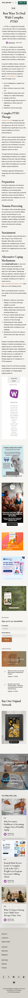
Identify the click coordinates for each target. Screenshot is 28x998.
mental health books (11, 76)
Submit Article (6, 942)
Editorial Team (12, 42)
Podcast (4, 968)
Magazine (5, 955)
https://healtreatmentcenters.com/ (12, 284)
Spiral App (5, 960)
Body (13, 8)
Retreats (4, 964)
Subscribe (5, 951)
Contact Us (5, 938)
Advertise (4, 947)
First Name (5, 626)
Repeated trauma (7, 120)
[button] (22, 2)
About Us (4, 934)
